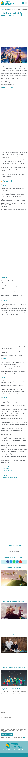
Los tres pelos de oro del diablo (9, 477)
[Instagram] (16, 755)
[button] (23, 3)
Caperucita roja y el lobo (7, 466)
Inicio (2, 9)
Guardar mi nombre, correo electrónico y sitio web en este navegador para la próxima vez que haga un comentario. (14, 730)
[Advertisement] (14, 33)
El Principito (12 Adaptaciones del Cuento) (14, 601)
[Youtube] (19, 755)
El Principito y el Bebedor (14, 634)
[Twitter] (11, 755)
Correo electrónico (6, 717)
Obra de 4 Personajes (7, 87)
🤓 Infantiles (7, 9)
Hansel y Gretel (5, 473)
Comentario (4, 695)
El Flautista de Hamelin (7, 470)
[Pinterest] (14, 755)
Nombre (3, 712)
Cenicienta (4, 475)
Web (2, 722)
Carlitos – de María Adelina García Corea (14, 667)
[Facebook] (8, 755)
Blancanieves (5, 468)
